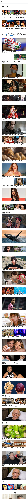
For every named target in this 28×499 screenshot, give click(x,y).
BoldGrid (22, 33)
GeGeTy (3, 1)
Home (25, 1)
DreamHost (11, 35)
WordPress (5, 34)
